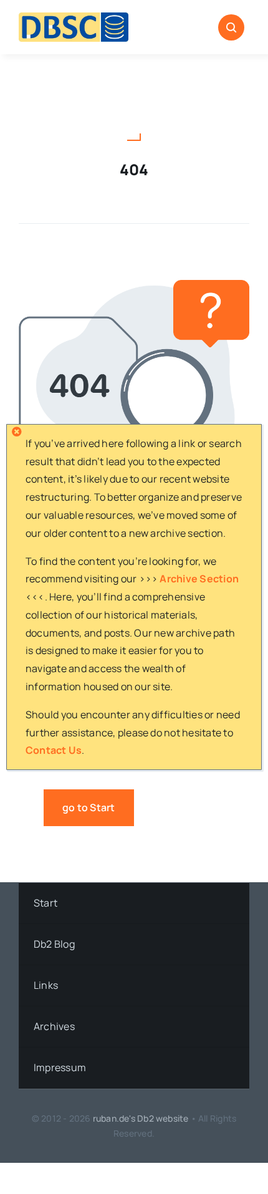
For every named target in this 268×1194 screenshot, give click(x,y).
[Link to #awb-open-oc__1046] (231, 27)
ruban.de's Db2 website (141, 1118)
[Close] (17, 431)
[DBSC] (73, 17)
